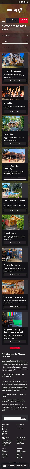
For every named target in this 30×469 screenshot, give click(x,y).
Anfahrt (3, 453)
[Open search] (2, 2)
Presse (3, 457)
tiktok (27, 2)
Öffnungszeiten (5, 451)
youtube (25, 2)
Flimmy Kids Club (5, 445)
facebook (19, 2)
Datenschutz (19, 455)
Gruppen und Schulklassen (7, 440)
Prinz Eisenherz (20, 426)
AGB (18, 454)
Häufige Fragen (5, 455)
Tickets (3, 450)
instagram (22, 2)
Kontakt (18, 450)
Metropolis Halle (20, 428)
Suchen (23, 418)
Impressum (19, 458)
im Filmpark (19, 442)
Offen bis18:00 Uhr (22, 20)
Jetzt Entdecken (15, 80)
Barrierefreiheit (5, 454)
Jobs (3, 458)
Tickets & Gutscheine (12, 20)
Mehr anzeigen (15, 348)
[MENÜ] (3, 20)
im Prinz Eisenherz (20, 443)
